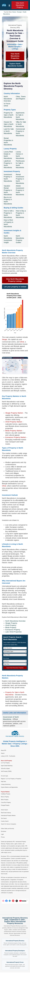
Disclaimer (3, 831)
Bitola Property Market (13, 431)
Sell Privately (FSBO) (6, 771)
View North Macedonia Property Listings (15, 280)
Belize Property (4, 799)
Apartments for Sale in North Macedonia (20, 116)
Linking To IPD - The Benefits (8, 756)
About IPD (3, 750)
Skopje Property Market (14, 413)
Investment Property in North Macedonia (8, 178)
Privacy (3, 837)
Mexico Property (5, 796)
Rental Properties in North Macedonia (8, 141)
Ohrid (22, 342)
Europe (19, 12)
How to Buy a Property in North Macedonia (21, 214)
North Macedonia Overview (8, 99)
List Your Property (5, 762)
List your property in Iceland (15, 287)
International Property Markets (8, 815)
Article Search (4, 809)
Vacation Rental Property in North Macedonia (8, 190)
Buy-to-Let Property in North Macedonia (8, 200)
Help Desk (3, 781)
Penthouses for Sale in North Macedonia (20, 164)
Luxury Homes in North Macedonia (20, 155)
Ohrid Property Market (13, 422)
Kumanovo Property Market (15, 437)
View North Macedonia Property (20, 5)
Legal (2, 834)
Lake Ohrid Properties (13, 632)
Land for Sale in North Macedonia (9, 131)
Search (2, 753)
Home (14, 12)
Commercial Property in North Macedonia (20, 132)
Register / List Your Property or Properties (11, 778)
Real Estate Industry (6, 812)
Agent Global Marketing (6, 765)
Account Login (4, 775)
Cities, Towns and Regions (21, 98)
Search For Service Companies (8, 824)
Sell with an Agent (5, 768)
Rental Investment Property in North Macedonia (20, 179)
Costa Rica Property (6, 802)
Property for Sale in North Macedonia (8, 115)
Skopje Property (11, 623)
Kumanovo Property (12, 630)
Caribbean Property (5, 794)
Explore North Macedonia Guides (15, 65)
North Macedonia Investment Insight (8, 239)
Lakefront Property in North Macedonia (8, 164)
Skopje (4, 339)
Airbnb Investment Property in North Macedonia (20, 190)
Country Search (4, 821)
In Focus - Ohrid (7, 105)
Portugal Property (5, 805)
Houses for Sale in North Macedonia (8, 124)
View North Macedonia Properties (15, 56)
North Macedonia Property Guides (20, 239)
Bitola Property (10, 627)
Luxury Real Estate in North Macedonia (8, 155)
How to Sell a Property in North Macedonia (9, 214)
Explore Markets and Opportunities (9, 787)
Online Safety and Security (7, 828)
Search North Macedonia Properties (15, 667)
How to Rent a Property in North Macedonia (8, 223)
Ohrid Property (10, 625)
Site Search (4, 818)
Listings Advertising (5, 784)
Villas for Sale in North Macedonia (21, 124)
